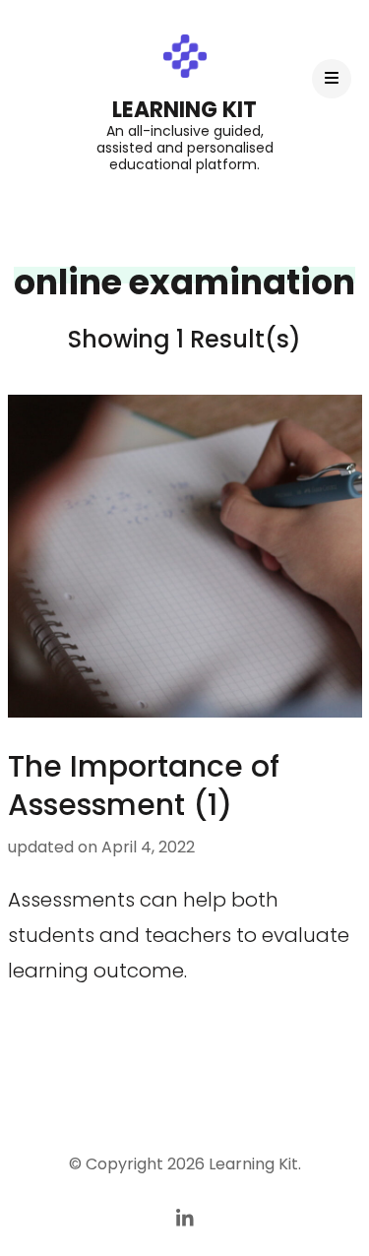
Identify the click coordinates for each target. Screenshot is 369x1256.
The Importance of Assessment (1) (143, 785)
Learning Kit (184, 109)
